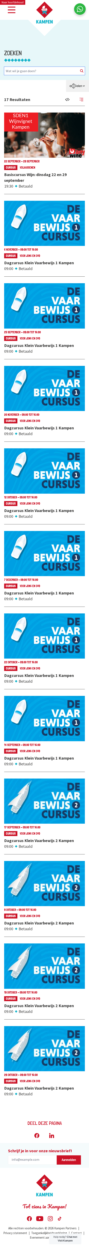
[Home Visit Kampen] (44, 12)
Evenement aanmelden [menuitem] (44, 1237)
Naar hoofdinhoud (13, 2)
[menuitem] (77, 86)
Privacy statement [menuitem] (15, 1233)
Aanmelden (69, 1160)
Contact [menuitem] (76, 1233)
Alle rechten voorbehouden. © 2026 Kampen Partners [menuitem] (42, 1228)
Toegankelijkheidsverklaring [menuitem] (49, 1233)
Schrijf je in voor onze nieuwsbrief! (40, 1150)
